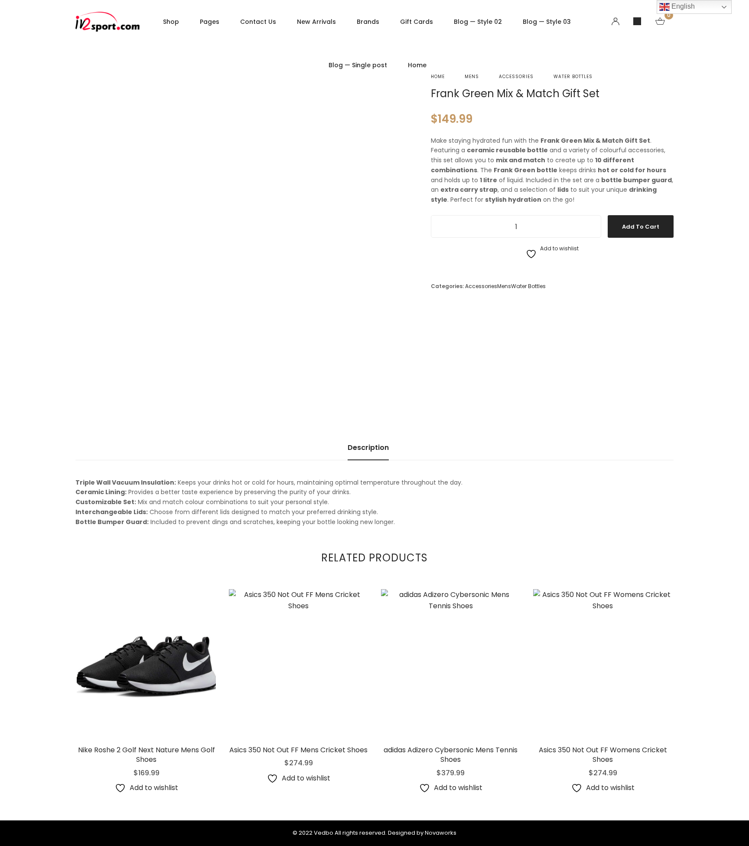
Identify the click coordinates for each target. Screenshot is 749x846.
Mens (472, 76)
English (682, 6)
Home (438, 76)
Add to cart (640, 227)
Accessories (516, 76)
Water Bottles (573, 76)
